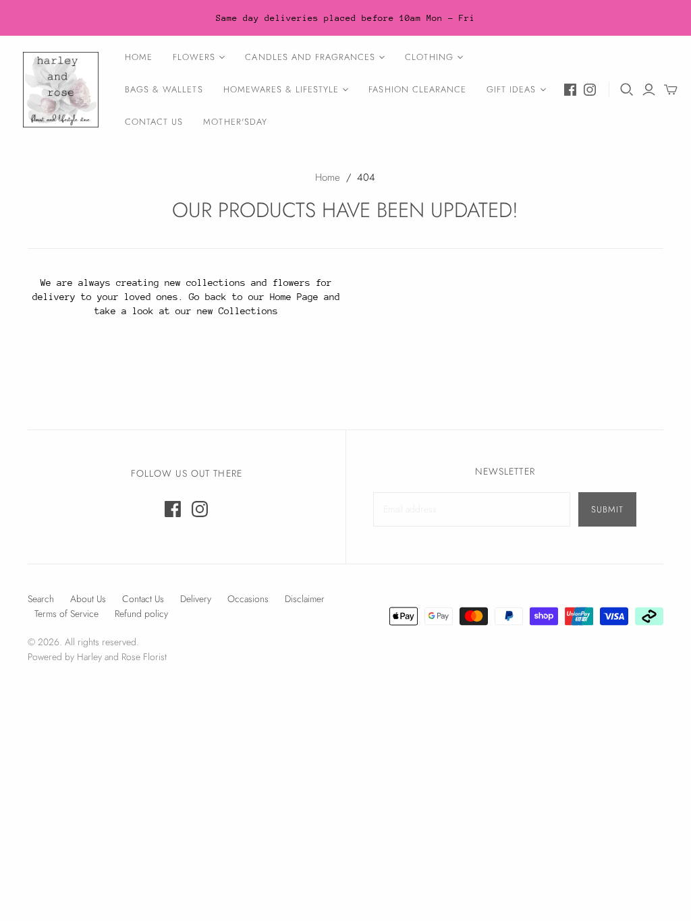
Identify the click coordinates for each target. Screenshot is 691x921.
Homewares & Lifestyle (281, 89)
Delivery (195, 598)
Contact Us (154, 121)
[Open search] (627, 89)
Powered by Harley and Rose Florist (97, 656)
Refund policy (141, 613)
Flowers (194, 57)
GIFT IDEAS (511, 89)
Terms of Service (66, 613)
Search (41, 598)
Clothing (429, 57)
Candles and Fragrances (310, 57)
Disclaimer (305, 598)
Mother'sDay (235, 121)
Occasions (248, 598)
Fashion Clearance (417, 89)
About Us (88, 598)
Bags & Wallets (164, 89)
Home (139, 57)
